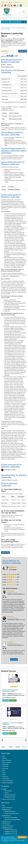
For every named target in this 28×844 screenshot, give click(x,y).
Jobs (19, 21)
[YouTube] (15, 5)
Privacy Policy (5, 778)
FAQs (3, 770)
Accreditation (5, 764)
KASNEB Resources (7, 828)
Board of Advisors (6, 762)
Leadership (4, 29)
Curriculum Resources (7, 826)
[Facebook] (5, 5)
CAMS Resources (6, 822)
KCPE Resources (6, 809)
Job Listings (5, 768)
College (4, 789)
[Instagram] (8, 5)
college (13, 27)
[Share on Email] (17, 55)
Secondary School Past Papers (12, 819)
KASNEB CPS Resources (11, 834)
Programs (7, 27)
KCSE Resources (6, 815)
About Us (4, 758)
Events (4, 772)
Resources (13, 21)
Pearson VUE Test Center (8, 799)
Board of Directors (6, 760)
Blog (3, 805)
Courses (6, 21)
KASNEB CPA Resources (11, 831)
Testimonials (5, 766)
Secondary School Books (11, 817)
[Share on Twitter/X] (10, 55)
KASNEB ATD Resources (11, 829)
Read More (5, 700)
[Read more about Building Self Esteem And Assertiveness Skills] (14, 678)
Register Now (18, 2)
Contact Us (5, 776)
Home (2, 27)
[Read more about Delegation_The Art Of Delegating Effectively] (14, 712)
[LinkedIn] (21, 5)
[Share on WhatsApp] (14, 55)
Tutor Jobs (12, 2)
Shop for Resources (7, 807)
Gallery (4, 774)
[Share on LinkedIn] (12, 55)
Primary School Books (10, 811)
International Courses (10, 795)
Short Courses (21, 27)
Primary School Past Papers (11, 813)
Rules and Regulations (7, 782)
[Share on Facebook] (8, 55)
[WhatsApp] (18, 5)
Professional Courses (10, 797)
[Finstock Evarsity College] (7, 11)
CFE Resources (6, 824)
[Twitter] (11, 5)
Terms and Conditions (7, 780)
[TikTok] (2, 5)
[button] (2, 740)
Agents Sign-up (5, 2)
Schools (7, 793)
